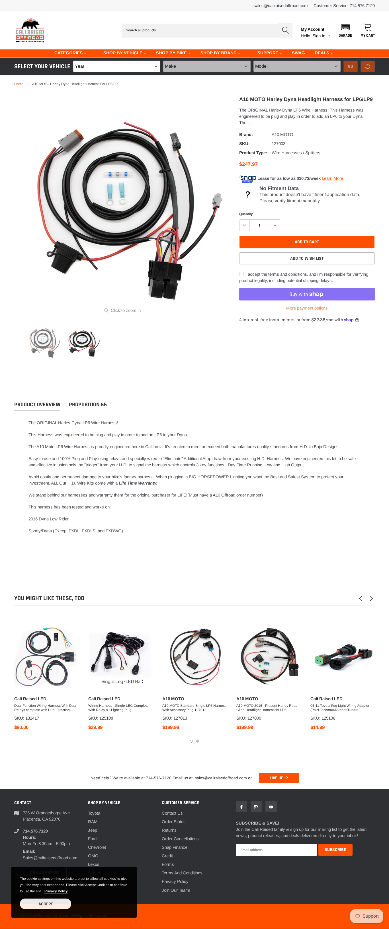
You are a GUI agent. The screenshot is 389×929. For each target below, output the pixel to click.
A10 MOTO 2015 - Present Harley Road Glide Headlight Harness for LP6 (267, 708)
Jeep (92, 830)
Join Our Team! (176, 890)
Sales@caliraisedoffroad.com (281, 5)
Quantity (246, 214)
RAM (93, 821)
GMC (93, 855)
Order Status (174, 821)
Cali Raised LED (30, 699)
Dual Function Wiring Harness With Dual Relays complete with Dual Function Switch (45, 708)
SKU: (244, 143)
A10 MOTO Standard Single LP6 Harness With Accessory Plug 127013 (194, 708)
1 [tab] (191, 741)
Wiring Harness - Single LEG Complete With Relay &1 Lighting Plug (118, 708)
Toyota (94, 813)
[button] (345, 30)
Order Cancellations (180, 838)
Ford (92, 838)
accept (45, 904)
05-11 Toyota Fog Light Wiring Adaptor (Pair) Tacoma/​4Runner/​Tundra (339, 708)
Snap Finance (174, 847)
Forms (168, 864)
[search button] (285, 30)
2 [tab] (197, 741)
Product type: (253, 152)
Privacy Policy (175, 881)
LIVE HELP (279, 778)
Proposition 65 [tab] (88, 404)
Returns (169, 830)
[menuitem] (67, 52)
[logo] (30, 30)
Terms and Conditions (182, 872)
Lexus (93, 864)
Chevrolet (97, 847)
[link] (44, 342)
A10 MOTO (282, 134)
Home (19, 84)
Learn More (332, 178)
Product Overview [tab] (37, 404)
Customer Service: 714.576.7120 (344, 5)
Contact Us (172, 813)
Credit (167, 855)
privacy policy (56, 891)
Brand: (246, 134)
